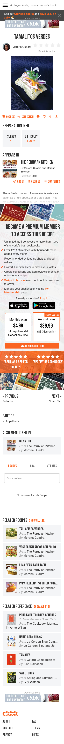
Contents (54, 181)
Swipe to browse (15, 280)
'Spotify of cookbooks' (48, 361)
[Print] (38, 116)
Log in (44, 298)
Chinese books (24, 14)
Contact (8, 728)
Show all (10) (37, 520)
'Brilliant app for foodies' (16, 364)
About (21, 181)
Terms (36, 728)
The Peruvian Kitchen (36, 162)
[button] (11, 5)
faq (34, 721)
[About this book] (10, 161)
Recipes (35, 181)
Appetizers (12, 421)
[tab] (12, 466)
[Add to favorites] (44, 116)
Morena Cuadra (21, 47)
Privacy (7, 735)
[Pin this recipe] (50, 116)
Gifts (35, 735)
